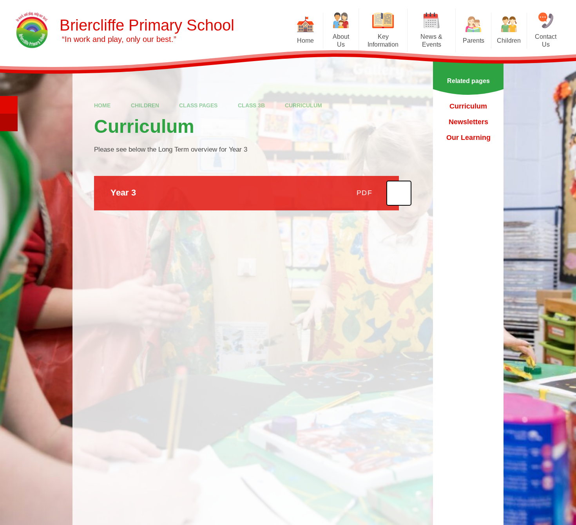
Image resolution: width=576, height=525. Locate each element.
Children (145, 105)
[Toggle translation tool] (9, 122)
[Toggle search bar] (9, 105)
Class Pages (198, 105)
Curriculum (303, 105)
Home (102, 105)
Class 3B (251, 105)
